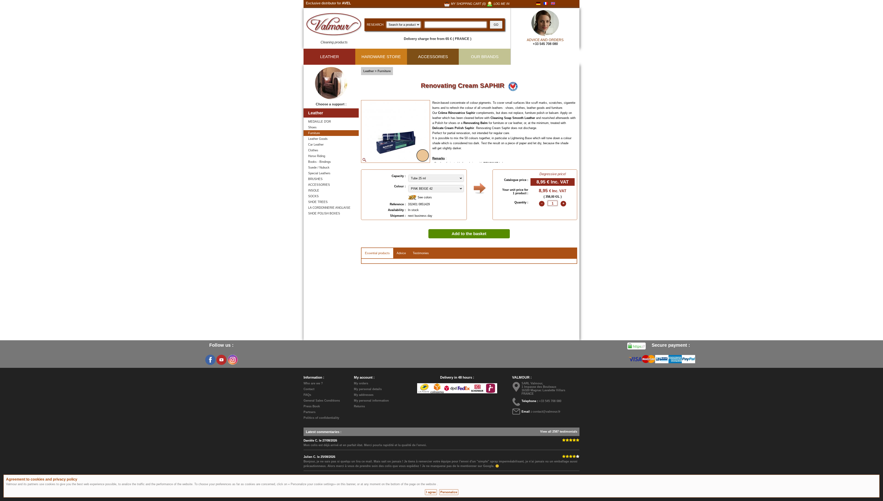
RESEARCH (375, 24)
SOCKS (313, 196)
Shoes (312, 127)
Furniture (314, 133)
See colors (424, 197)
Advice (401, 253)
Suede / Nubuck (319, 167)
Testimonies (421, 253)
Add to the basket (469, 233)
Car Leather (316, 144)
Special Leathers (319, 173)
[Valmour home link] (334, 25)
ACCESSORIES (319, 184)
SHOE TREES (318, 202)
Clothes (313, 150)
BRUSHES (315, 179)
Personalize (448, 492)
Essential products (377, 253)
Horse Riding (316, 156)
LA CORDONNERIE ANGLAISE (329, 207)
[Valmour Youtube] (221, 359)
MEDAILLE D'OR (319, 121)
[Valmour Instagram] (232, 359)
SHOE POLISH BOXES (324, 213)
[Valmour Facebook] (210, 359)
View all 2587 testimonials (558, 431)
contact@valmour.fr (546, 411)
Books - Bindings (319, 161)
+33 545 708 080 (545, 44)
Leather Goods (318, 139)
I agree (431, 492)
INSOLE (313, 190)
